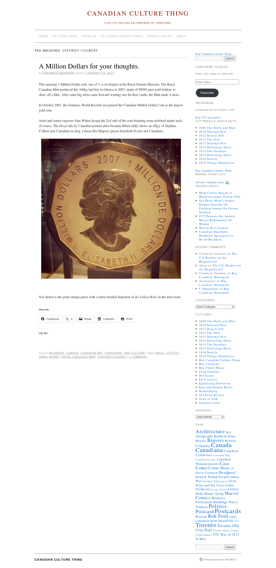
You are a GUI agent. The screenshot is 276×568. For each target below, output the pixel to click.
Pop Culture (134, 353)
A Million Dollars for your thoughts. (89, 65)
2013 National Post (212, 143)
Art (228, 432)
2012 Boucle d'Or (211, 135)
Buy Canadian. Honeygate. (218, 275)
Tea (237, 520)
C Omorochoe (208, 289)
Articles (89, 36)
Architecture (210, 431)
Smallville (226, 520)
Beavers (215, 440)
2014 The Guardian (212, 151)
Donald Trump (206, 476)
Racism (201, 516)
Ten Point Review (211, 395)
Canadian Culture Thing (138, 13)
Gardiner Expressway (215, 481)
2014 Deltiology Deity (215, 147)
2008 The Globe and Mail (217, 128)
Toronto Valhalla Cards (211, 182)
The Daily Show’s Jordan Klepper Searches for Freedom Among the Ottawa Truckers (218, 206)
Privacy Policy (159, 36)
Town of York (208, 399)
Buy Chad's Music (212, 368)
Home (43, 36)
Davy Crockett (207, 472)
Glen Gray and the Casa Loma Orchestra (216, 485)
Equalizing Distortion (214, 383)
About (181, 36)
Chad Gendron (209, 372)
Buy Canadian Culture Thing (214, 54)
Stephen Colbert (112, 356)
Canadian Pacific (206, 459)
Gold (160, 353)
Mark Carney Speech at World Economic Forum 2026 (220, 195)
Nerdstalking (208, 391)
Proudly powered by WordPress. (220, 559)
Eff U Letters (208, 379)
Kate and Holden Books (216, 387)
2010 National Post (212, 132)
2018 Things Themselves (217, 163)
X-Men (201, 538)
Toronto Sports (221, 530)
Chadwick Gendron (58, 73)
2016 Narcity (208, 159)
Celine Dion (218, 467)
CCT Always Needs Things (122, 36)
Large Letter (219, 489)
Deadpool (227, 472)
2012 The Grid (209, 139)
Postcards (228, 510)
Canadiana (113, 353)
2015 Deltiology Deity (215, 155)
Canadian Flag (221, 455)
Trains (234, 530)
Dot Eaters (206, 375)
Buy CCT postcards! (208, 117)
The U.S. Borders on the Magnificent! (218, 257)
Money (54, 356)
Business (56, 353)
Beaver (201, 440)
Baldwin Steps (225, 436)
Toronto (206, 525)
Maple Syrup (214, 493)
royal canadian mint (78, 356)
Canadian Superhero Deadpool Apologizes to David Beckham (216, 235)
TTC (216, 534)
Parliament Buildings (212, 502)
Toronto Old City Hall (217, 527)
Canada (72, 353)
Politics (218, 505)
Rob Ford (218, 516)
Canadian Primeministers (213, 461)
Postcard (205, 511)
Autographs (204, 436)
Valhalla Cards (209, 403)
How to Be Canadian (213, 228)
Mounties (219, 498)
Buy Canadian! (209, 364)
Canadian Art (92, 353)
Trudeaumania (204, 534)
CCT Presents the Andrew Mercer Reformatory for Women (217, 220)
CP (232, 468)
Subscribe (207, 92)
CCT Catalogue (64, 36)
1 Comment (138, 356)
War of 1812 (230, 534)
